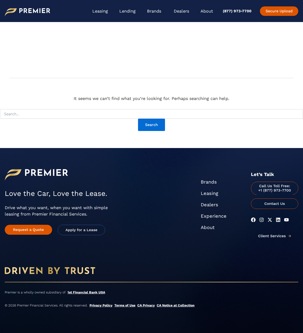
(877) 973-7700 (237, 11)
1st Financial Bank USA (86, 292)
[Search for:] (151, 114)
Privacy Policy (100, 305)
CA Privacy (146, 305)
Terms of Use (124, 305)
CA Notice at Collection (176, 305)
